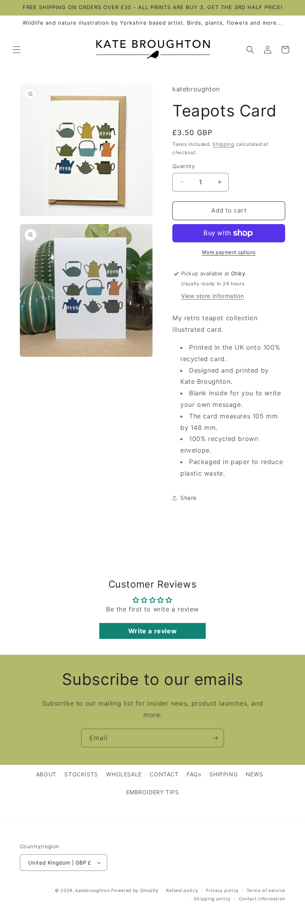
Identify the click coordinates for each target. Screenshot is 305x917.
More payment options (229, 252)
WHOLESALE (123, 774)
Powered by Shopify (134, 890)
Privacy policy (222, 890)
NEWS (254, 774)
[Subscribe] (215, 738)
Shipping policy (212, 899)
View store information (212, 295)
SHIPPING (223, 774)
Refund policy (182, 890)
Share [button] (188, 497)
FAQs (194, 774)
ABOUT (46, 774)
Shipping (223, 144)
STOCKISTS (81, 774)
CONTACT (164, 774)
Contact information (262, 899)
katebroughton (92, 890)
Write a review (152, 631)
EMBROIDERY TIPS (152, 792)
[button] (16, 49)
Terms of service (266, 890)
